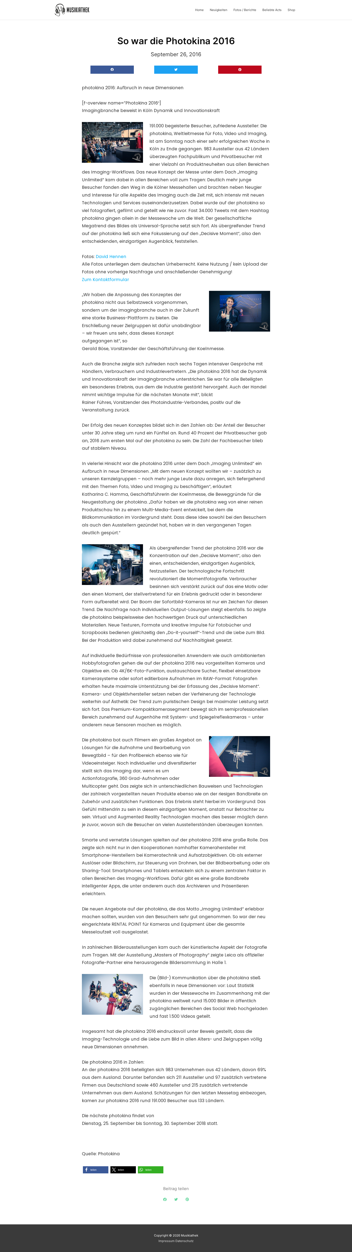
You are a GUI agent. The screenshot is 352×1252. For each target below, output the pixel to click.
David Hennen (111, 256)
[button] (112, 70)
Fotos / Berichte (244, 10)
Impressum (166, 1241)
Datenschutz (184, 1241)
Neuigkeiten (218, 10)
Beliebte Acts (272, 10)
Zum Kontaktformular (105, 279)
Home (199, 10)
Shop (291, 10)
